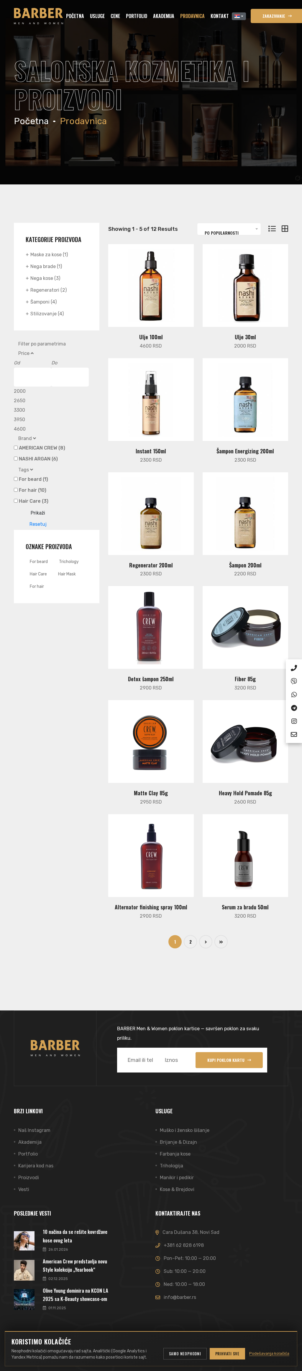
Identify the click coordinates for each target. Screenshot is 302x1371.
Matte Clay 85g (151, 793)
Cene (115, 16)
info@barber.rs (180, 1297)
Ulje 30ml (245, 337)
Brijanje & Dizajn (178, 1142)
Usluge (97, 16)
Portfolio (136, 16)
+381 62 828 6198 (184, 1245)
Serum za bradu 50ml (245, 907)
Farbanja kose (175, 1154)
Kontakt (220, 16)
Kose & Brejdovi (177, 1189)
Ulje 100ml (151, 337)
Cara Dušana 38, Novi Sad (191, 1232)
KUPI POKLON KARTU (225, 1060)
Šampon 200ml (245, 565)
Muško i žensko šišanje (184, 1130)
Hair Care (38, 574)
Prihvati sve (227, 1354)
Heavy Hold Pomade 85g (245, 793)
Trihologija (171, 1166)
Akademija (163, 16)
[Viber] (294, 680)
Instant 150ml (151, 451)
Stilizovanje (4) (47, 314)
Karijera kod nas (35, 1166)
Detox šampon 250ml (151, 679)
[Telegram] (294, 706)
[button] (239, 16)
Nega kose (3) (45, 278)
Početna (75, 16)
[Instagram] (294, 720)
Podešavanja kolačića (269, 1353)
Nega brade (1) (46, 266)
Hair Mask (67, 574)
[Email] (294, 733)
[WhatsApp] (294, 693)
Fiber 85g (245, 679)
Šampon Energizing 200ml (245, 451)
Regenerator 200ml (151, 565)
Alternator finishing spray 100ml (151, 907)
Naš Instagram (34, 1130)
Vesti (23, 1189)
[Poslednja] (221, 941)
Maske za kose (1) (49, 254)
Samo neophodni (185, 1354)
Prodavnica (192, 16)
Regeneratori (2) (48, 290)
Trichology (69, 561)
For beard (39, 561)
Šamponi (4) (43, 302)
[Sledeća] (205, 941)
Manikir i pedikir (177, 1177)
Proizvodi (28, 1177)
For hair (37, 586)
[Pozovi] (294, 667)
